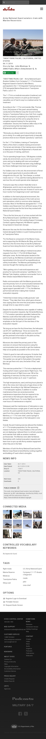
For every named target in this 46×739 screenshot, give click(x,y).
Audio (28, 646)
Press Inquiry (10, 676)
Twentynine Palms (10, 579)
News (28, 644)
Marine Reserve (9, 572)
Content (29, 636)
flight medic (7, 569)
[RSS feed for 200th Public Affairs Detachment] (36, 69)
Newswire (8, 651)
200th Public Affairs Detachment (17, 69)
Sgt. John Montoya (20, 52)
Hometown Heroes (32, 627)
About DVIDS (9, 656)
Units (6, 686)
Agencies (7, 689)
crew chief (27, 585)
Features (8, 647)
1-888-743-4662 (9, 637)
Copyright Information (11, 666)
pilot (24, 582)
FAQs (6, 664)
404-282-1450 (8, 622)
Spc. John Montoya (19, 66)
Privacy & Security (10, 662)
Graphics (29, 648)
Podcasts (29, 651)
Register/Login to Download (16, 598)
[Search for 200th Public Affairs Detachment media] (33, 69)
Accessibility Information (12, 669)
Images (28, 639)
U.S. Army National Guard (32, 569)
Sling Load (7, 583)
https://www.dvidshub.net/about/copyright (17, 497)
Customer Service (10, 671)
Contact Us (8, 659)
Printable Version (12, 602)
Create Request (9, 679)
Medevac (6, 576)
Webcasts (29, 655)
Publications (30, 653)
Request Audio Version (14, 605)
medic (25, 578)
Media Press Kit (9, 681)
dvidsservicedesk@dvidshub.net (15, 629)
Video (28, 641)
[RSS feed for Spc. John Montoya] (29, 66)
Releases (29, 624)
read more (28, 54)
